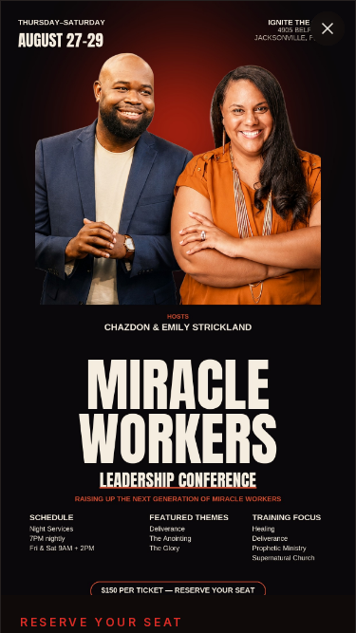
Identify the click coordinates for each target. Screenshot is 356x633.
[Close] (327, 28)
